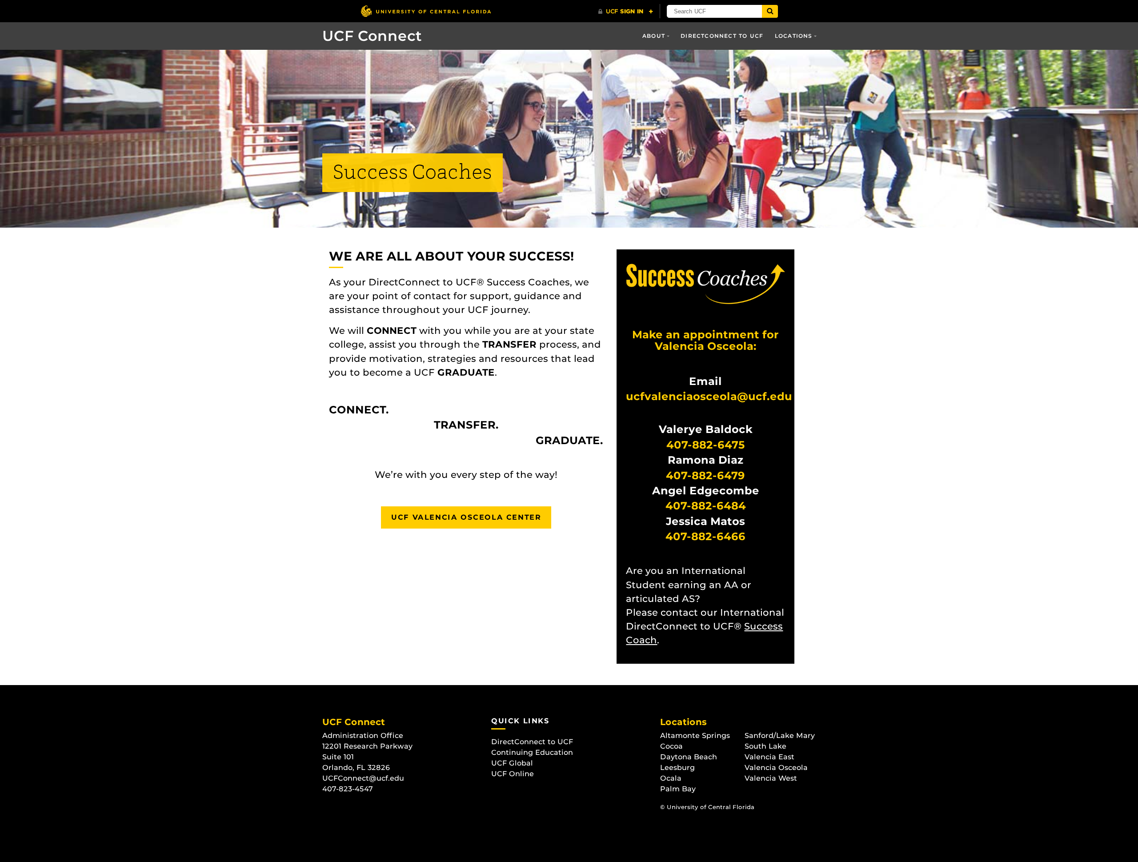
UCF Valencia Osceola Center (466, 517)
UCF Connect (372, 35)
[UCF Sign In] (625, 11)
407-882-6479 (705, 475)
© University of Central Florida (707, 807)
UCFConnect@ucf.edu (363, 778)
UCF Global (512, 763)
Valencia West (771, 778)
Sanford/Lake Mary (780, 735)
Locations (794, 35)
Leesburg (677, 767)
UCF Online (512, 774)
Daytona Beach (688, 757)
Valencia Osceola (776, 767)
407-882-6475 (705, 444)
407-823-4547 (347, 789)
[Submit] (770, 11)
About (653, 35)
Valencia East (769, 757)
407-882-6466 (705, 536)
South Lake (765, 746)
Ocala (670, 778)
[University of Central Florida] (426, 11)
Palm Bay (678, 789)
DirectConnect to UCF (722, 35)
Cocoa (671, 746)
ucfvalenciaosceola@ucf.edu (709, 396)
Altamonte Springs (695, 735)
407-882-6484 (705, 505)
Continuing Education (532, 752)
